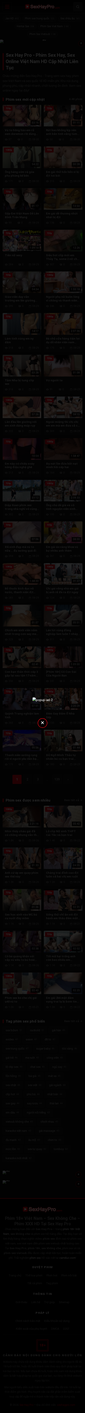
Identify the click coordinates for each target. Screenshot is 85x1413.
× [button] (42, 722)
